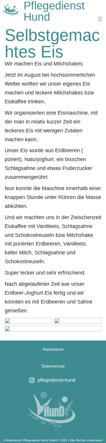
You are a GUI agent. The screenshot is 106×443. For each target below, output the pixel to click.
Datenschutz (53, 366)
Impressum (53, 349)
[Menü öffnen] (100, 19)
